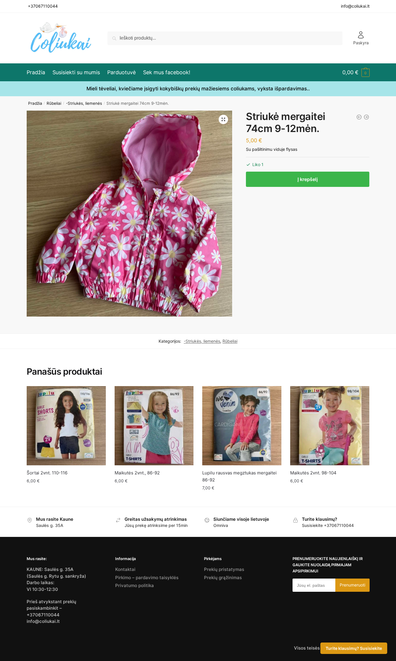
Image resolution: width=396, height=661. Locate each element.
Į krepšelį (308, 179)
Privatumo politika (134, 585)
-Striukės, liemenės (84, 103)
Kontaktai (125, 569)
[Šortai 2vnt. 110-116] (66, 425)
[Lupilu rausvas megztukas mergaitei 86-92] (241, 425)
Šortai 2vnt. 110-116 (47, 473)
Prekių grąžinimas (223, 577)
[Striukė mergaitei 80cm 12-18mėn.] (366, 117)
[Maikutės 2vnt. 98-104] (329, 425)
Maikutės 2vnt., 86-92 (137, 473)
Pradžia (35, 103)
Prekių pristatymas (224, 569)
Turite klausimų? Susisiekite (354, 648)
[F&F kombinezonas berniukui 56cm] (359, 117)
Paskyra (361, 42)
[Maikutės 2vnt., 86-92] (154, 425)
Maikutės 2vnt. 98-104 (313, 473)
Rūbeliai (54, 103)
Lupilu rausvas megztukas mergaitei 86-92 (239, 476)
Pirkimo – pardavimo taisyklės (147, 577)
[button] (223, 119)
